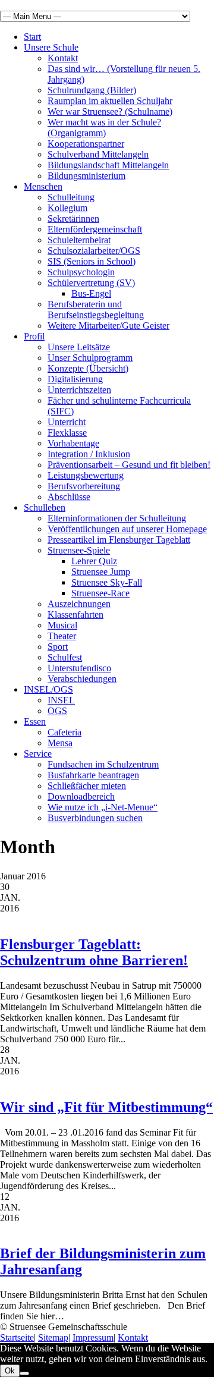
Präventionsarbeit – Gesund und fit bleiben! (129, 465)
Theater (62, 636)
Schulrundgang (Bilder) (92, 90)
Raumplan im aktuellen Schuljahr (110, 101)
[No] (24, 1373)
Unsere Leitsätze (79, 347)
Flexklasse (67, 432)
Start (32, 37)
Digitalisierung (75, 379)
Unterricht (67, 422)
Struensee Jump (100, 572)
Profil (34, 336)
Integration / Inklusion (89, 454)
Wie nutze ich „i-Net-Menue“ (103, 807)
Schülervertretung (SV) (91, 283)
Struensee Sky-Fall (106, 582)
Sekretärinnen (73, 218)
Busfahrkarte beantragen (93, 775)
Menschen (43, 186)
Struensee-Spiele (79, 550)
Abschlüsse (69, 497)
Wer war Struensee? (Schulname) (110, 111)
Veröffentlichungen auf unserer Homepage (127, 529)
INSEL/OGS (48, 689)
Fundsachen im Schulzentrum (103, 764)
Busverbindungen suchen (95, 818)
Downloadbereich (81, 796)
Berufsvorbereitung (84, 486)
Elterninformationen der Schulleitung (117, 518)
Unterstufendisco (79, 668)
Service (38, 754)
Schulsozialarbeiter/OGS (94, 251)
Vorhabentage (73, 443)
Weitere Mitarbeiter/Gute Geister (108, 325)
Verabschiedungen (82, 679)
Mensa (60, 743)
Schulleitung (71, 197)
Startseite (17, 1337)
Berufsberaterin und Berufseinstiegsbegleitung (96, 309)
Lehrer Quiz (94, 561)
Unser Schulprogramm (90, 358)
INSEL (61, 700)
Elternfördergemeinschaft (95, 229)
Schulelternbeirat (79, 240)
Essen (35, 721)
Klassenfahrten (75, 614)
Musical (62, 625)
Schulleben (44, 507)
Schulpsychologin (81, 272)
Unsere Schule (51, 47)
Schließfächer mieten (87, 786)
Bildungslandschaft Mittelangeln (108, 165)
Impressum (93, 1337)
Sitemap (53, 1337)
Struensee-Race (100, 593)
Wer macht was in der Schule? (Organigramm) (104, 127)
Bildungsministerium (86, 176)
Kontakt (63, 58)
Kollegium (67, 208)
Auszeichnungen (79, 604)
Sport (58, 647)
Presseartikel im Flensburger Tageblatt (119, 540)
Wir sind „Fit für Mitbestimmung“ (106, 1107)
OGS (57, 711)
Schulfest (65, 657)
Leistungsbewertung (86, 475)
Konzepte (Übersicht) (88, 368)
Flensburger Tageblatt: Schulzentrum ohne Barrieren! (94, 952)
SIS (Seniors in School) (92, 261)
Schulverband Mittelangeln (98, 154)
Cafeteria (64, 732)
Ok (10, 1370)
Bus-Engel (91, 293)
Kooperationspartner (86, 144)
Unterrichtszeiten (79, 390)
